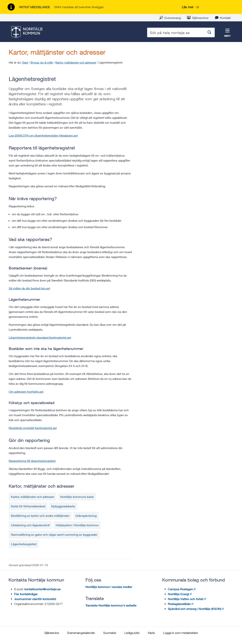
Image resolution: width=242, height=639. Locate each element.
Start (25, 62)
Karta (151, 632)
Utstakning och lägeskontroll (30, 525)
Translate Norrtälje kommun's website (111, 605)
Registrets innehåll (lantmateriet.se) (33, 428)
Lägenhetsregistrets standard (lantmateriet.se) (40, 337)
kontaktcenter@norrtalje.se (42, 589)
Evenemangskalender (81, 632)
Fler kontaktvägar (26, 594)
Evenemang (172, 17)
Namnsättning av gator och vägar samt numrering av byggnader (54, 534)
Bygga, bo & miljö (42, 62)
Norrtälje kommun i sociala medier (108, 586)
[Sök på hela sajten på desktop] (209, 32)
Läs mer (188, 7)
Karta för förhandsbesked (28, 506)
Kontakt (225, 17)
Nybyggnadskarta (63, 506)
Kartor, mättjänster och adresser (57, 52)
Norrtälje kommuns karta (77, 496)
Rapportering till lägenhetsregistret (32, 461)
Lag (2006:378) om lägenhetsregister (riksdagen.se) (43, 135)
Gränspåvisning (86, 515)
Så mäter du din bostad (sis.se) (29, 288)
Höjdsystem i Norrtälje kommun (77, 525)
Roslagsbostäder (179, 604)
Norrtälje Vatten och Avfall (185, 599)
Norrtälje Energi (178, 594)
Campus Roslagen (180, 589)
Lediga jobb (132, 632)
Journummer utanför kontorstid (35, 599)
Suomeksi (109, 632)
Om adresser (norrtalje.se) (26, 391)
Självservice (200, 17)
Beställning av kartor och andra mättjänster (40, 515)
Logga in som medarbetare (180, 632)
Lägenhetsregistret (23, 544)
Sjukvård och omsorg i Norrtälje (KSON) (194, 608)
